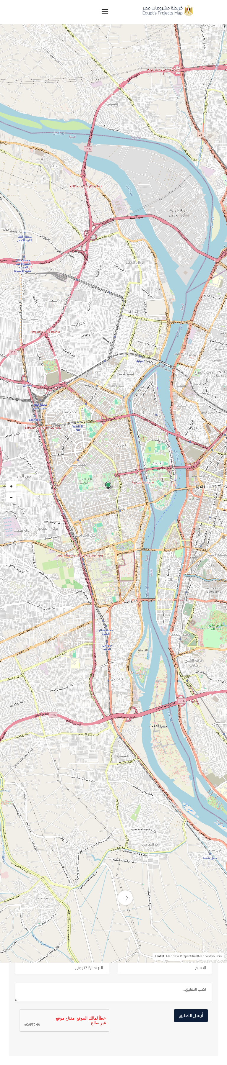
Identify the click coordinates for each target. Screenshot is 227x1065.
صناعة (197, 546)
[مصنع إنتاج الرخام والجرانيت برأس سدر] (113, 873)
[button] (87, 184)
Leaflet (159, 956)
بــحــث (136, 209)
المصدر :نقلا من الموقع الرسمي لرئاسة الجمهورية (161, 722)
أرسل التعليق (191, 1015)
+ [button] (11, 486)
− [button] (11, 497)
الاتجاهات (30, 725)
